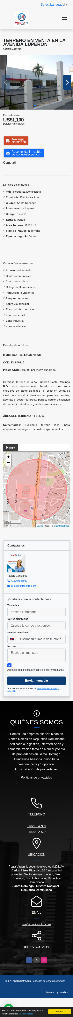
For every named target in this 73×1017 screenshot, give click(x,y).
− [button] (8, 462)
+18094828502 (36, 832)
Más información (26, 1013)
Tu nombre (13, 605)
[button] (35, 106)
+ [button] (8, 456)
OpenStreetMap (61, 525)
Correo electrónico (18, 618)
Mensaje (12, 646)
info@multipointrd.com (23, 585)
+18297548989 (19, 580)
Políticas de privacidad (36, 777)
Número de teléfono (19, 632)
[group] (36, 82)
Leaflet (40, 525)
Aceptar (59, 1011)
